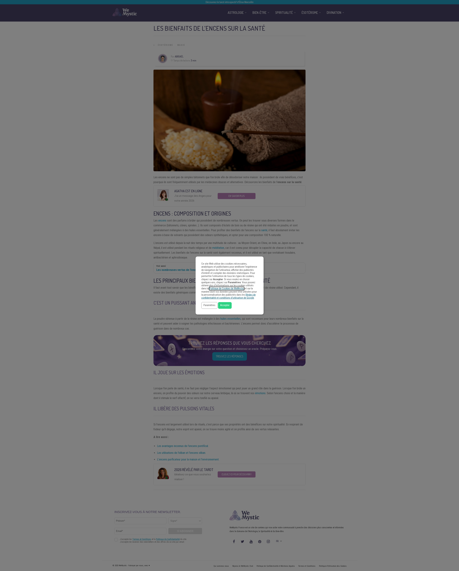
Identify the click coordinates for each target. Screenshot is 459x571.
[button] (209, 305)
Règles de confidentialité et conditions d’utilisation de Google (228, 296)
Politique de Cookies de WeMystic (226, 288)
